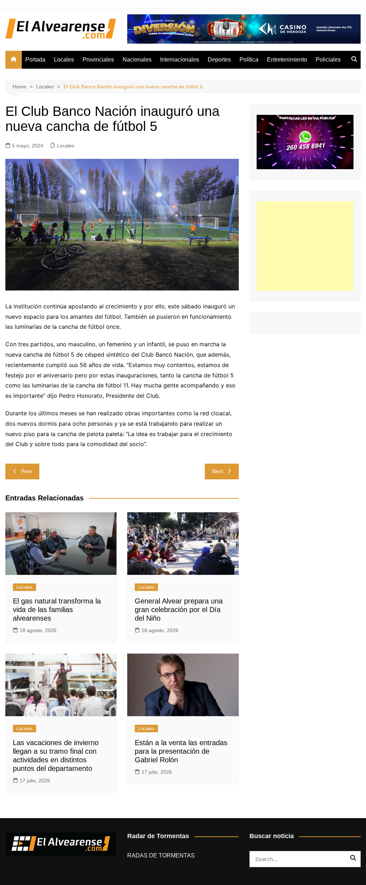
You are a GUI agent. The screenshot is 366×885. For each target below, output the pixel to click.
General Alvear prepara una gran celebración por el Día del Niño (179, 609)
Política (248, 60)
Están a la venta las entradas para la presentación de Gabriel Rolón (181, 751)
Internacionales (179, 60)
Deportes (219, 60)
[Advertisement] (305, 246)
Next (217, 471)
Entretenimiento (287, 60)
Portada (35, 60)
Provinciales (98, 60)
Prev (26, 471)
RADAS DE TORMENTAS (161, 855)
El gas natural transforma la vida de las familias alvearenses (57, 609)
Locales (64, 60)
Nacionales (137, 60)
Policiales (328, 60)
